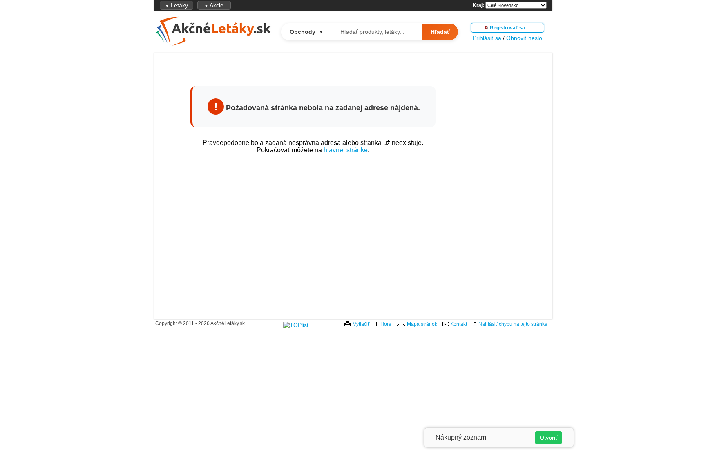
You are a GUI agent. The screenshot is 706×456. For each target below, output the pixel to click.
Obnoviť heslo (524, 38)
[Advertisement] (313, 234)
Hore (385, 324)
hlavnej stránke (346, 150)
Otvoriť (548, 437)
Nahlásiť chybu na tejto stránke (512, 324)
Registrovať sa (507, 28)
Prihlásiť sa (487, 38)
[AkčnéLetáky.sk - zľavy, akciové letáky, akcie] (213, 44)
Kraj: (478, 5)
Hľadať (440, 32)
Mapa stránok (422, 324)
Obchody (307, 32)
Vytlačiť (361, 324)
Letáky (176, 5)
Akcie (213, 5)
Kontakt (458, 324)
